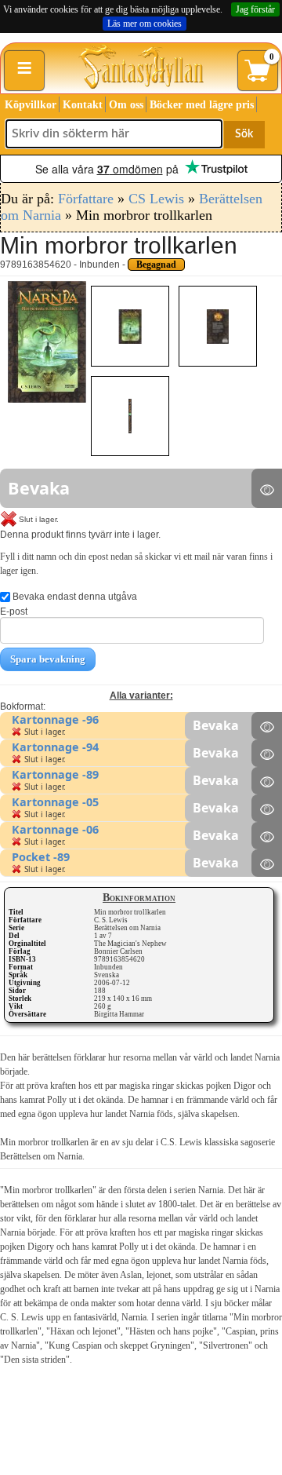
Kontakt (83, 105)
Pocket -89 (41, 856)
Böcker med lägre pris (202, 105)
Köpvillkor (30, 105)
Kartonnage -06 (55, 829)
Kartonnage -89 (55, 774)
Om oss (126, 105)
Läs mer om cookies (144, 23)
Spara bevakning (47, 659)
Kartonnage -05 (55, 801)
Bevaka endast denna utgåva (73, 596)
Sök (244, 134)
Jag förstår (255, 9)
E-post (13, 611)
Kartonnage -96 (55, 719)
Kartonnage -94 (55, 746)
